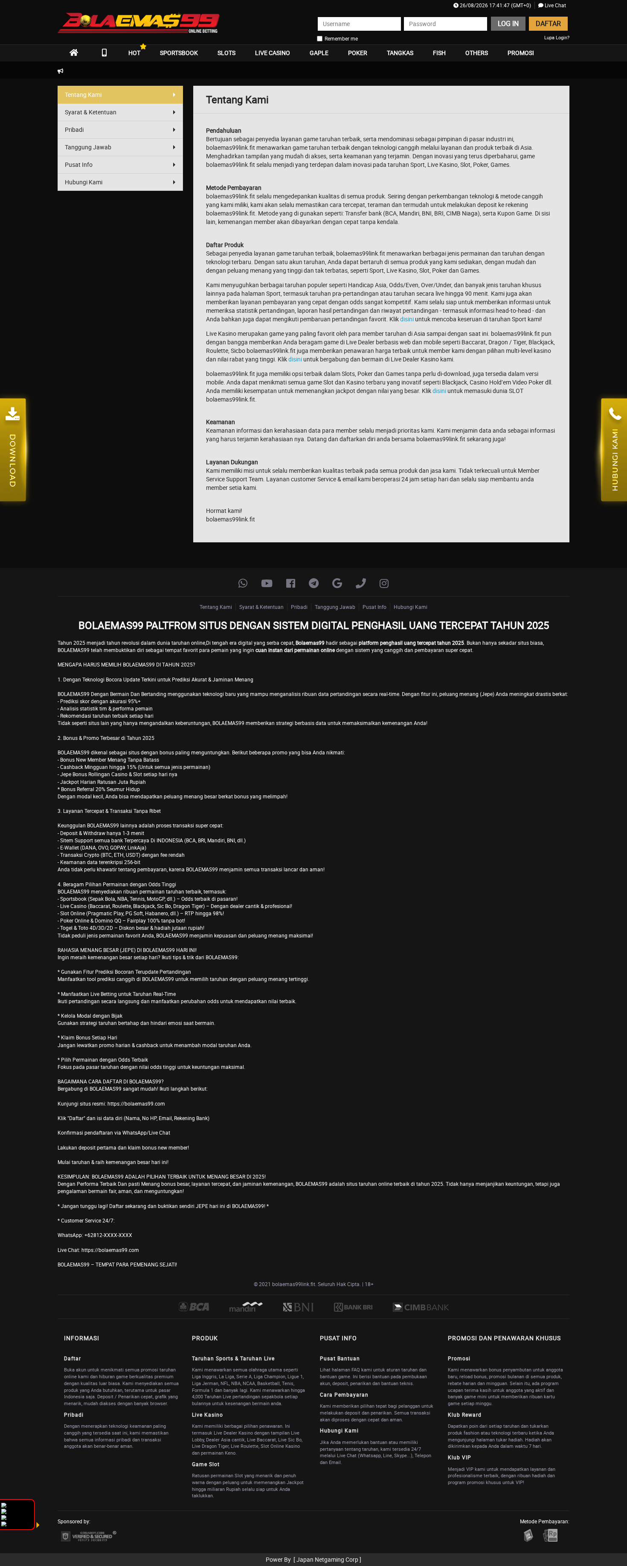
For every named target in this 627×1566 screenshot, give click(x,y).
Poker (357, 53)
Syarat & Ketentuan (90, 112)
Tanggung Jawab (88, 147)
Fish (439, 53)
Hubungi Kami (83, 182)
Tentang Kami (83, 94)
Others (476, 53)
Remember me (341, 38)
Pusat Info (79, 164)
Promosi (521, 53)
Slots (226, 53)
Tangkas (400, 53)
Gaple (319, 53)
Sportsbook (179, 53)
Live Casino (272, 53)
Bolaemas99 (310, 642)
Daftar (548, 23)
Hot (134, 53)
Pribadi (74, 129)
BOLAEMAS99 (103, 825)
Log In (508, 23)
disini (407, 319)
